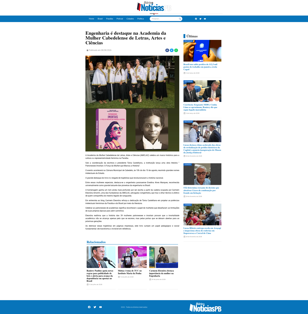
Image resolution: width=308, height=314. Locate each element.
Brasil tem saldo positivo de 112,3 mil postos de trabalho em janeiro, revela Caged (200, 67)
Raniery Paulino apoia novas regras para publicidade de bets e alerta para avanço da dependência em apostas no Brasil (100, 275)
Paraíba (109, 19)
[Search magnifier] (180, 18)
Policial (120, 19)
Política (140, 19)
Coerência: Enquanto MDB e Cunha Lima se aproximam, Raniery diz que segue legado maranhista (200, 107)
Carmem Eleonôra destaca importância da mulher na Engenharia (161, 273)
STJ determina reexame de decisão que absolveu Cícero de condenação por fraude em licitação (201, 190)
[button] (167, 50)
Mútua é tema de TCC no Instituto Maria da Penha (130, 272)
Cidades (130, 19)
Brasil (100, 19)
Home (91, 19)
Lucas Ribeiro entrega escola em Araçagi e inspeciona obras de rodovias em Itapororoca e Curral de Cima (202, 230)
